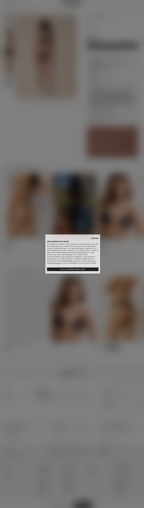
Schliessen (94, 238)
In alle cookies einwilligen (73, 269)
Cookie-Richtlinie (67, 261)
